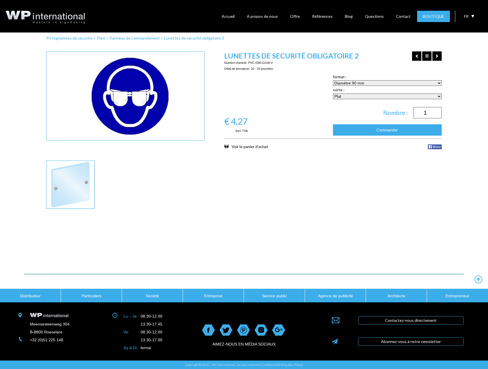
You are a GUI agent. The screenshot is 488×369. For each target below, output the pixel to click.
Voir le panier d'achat (250, 146)
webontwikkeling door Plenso (283, 364)
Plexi (101, 38)
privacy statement (250, 364)
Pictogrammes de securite (69, 38)
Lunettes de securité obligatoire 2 (194, 38)
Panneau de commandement (135, 38)
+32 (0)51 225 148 (46, 340)
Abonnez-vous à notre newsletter (411, 341)
